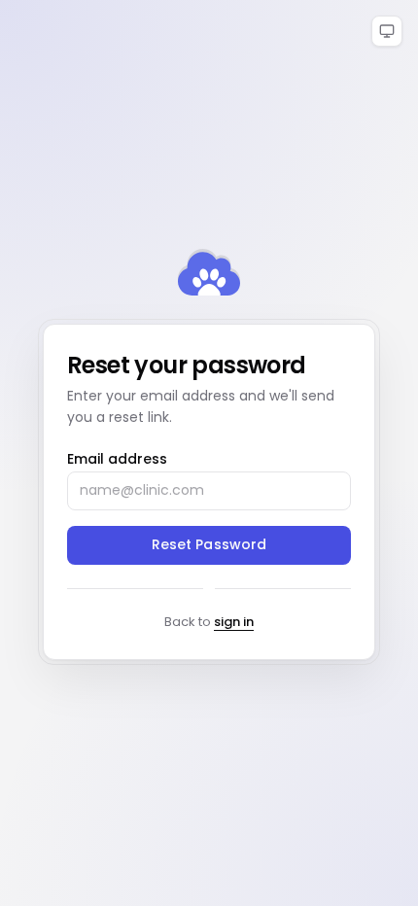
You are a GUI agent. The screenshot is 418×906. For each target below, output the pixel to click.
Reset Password (209, 544)
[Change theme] (386, 31)
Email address (117, 459)
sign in (234, 621)
